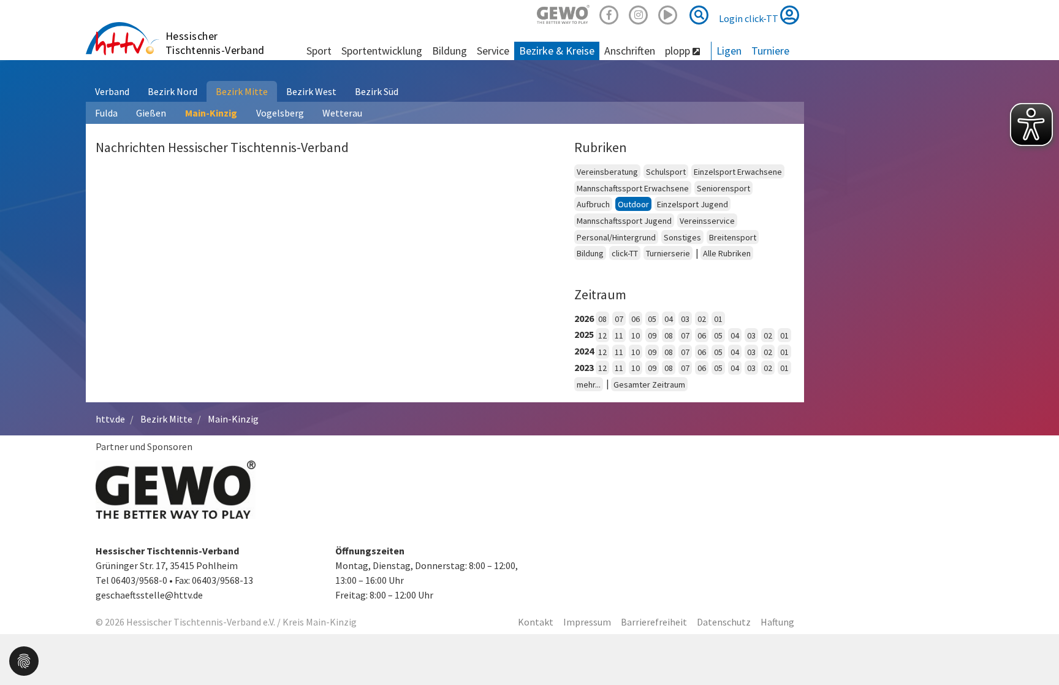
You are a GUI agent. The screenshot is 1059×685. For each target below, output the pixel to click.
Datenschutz (724, 622)
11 (619, 335)
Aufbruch (593, 204)
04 (668, 318)
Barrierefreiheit (654, 622)
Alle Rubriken (727, 253)
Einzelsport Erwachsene (738, 171)
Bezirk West (311, 91)
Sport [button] (319, 51)
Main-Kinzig (211, 113)
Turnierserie (668, 253)
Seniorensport (723, 188)
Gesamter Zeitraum (649, 384)
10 (635, 335)
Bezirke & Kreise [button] (556, 51)
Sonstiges (682, 237)
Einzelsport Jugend (692, 204)
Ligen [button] (729, 51)
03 (685, 318)
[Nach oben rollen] (1034, 650)
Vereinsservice (707, 220)
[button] (23, 660)
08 (602, 318)
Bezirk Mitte (242, 91)
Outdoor (633, 204)
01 (718, 318)
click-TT (625, 253)
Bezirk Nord (172, 91)
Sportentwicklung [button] (381, 51)
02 (701, 318)
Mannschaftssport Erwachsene (633, 188)
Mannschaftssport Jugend (624, 220)
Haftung (777, 622)
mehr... (589, 384)
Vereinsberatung (607, 171)
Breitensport (732, 237)
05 (652, 318)
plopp (679, 51)
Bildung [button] (449, 51)
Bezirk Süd (376, 91)
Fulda (106, 113)
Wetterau (342, 113)
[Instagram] (638, 13)
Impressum (587, 622)
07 (619, 318)
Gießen (151, 113)
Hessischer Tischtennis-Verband (215, 43)
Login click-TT (749, 18)
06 (635, 318)
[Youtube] (668, 13)
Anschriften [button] (629, 51)
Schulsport (666, 171)
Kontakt (535, 622)
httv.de (110, 419)
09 (652, 335)
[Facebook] (609, 13)
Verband (112, 91)
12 (602, 335)
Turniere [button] (770, 51)
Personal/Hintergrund (616, 237)
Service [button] (493, 51)
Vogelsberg (280, 113)
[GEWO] (563, 13)
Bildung (590, 253)
